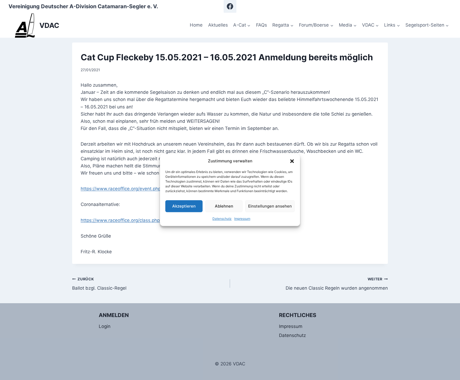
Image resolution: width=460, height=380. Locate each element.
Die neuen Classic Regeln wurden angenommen (337, 284)
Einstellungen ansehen (270, 206)
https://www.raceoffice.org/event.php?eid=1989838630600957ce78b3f (158, 188)
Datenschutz (222, 219)
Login (104, 326)
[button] (292, 161)
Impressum (242, 219)
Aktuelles (218, 25)
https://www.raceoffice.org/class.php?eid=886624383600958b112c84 (156, 220)
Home (196, 25)
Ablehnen (224, 206)
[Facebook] (230, 6)
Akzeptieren (184, 206)
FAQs (261, 25)
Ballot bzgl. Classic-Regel (99, 284)
